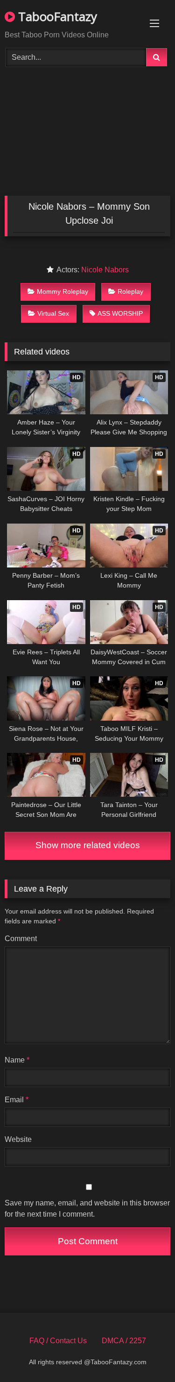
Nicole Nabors (105, 270)
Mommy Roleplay (62, 291)
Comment (21, 939)
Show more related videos (87, 845)
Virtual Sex (53, 313)
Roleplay (130, 291)
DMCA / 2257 (124, 1341)
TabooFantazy (56, 16)
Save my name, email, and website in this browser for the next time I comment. (87, 1208)
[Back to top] (146, 1354)
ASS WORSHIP (120, 313)
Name (17, 1060)
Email (16, 1100)
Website (18, 1139)
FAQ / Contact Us (58, 1341)
